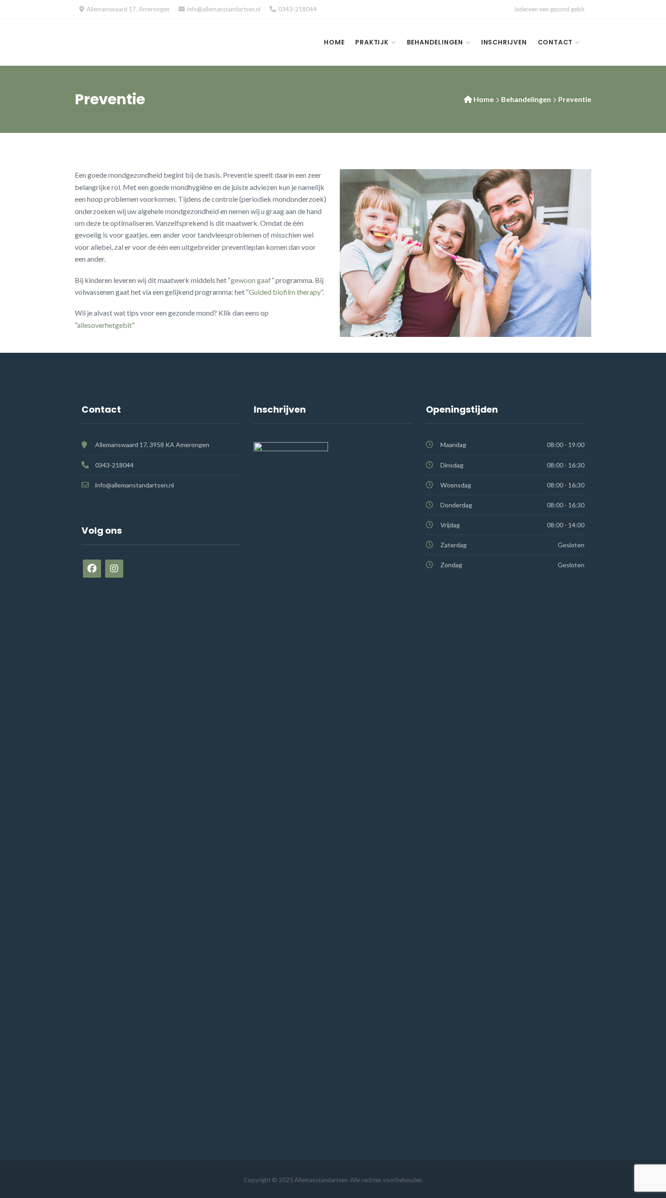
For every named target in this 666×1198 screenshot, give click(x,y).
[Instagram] (114, 569)
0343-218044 (297, 9)
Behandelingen (435, 42)
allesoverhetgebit (104, 325)
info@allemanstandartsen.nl (224, 9)
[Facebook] (92, 569)
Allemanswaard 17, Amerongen (128, 9)
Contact (555, 42)
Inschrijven (504, 42)
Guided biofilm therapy (285, 291)
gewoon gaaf (251, 280)
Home (334, 42)
